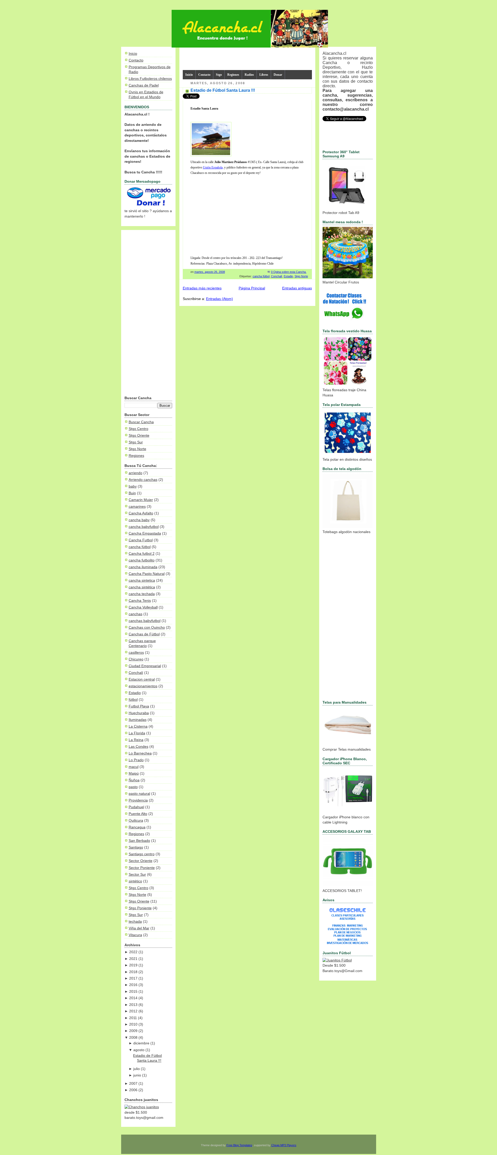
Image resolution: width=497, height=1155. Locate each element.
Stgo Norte (137, 449)
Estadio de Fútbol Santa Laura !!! (223, 90)
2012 (133, 1011)
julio (136, 1069)
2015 (133, 992)
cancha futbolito (142, 560)
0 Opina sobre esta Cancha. (288, 271)
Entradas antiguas (297, 288)
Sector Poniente (142, 868)
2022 (133, 952)
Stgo (219, 74)
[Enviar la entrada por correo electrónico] (307, 271)
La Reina (136, 740)
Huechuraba (139, 713)
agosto (138, 1050)
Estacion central (142, 679)
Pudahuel (136, 807)
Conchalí (136, 673)
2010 (133, 1024)
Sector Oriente (140, 861)
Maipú (134, 773)
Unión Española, (213, 167)
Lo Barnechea (140, 753)
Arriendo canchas (143, 480)
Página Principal (252, 288)
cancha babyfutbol (144, 527)
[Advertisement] (148, 313)
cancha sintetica (142, 580)
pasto (133, 787)
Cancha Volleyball (143, 607)
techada (135, 921)
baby (133, 486)
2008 (133, 1038)
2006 (133, 1090)
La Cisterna (138, 726)
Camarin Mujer (141, 500)
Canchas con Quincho (147, 627)
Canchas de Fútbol (144, 634)
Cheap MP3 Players (283, 1145)
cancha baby (139, 520)
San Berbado (139, 841)
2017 (133, 978)
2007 (133, 1083)
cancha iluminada (143, 567)
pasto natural (139, 794)
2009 (133, 1031)
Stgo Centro (138, 429)
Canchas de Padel (144, 85)
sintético (135, 881)
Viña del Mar (139, 928)
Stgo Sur (136, 442)
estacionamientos (143, 686)
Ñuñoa (134, 780)
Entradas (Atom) (219, 299)
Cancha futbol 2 (142, 554)
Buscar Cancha (141, 422)
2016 (133, 985)
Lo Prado (136, 760)
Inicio (133, 54)
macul (133, 767)
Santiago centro (142, 854)
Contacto (136, 60)
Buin (132, 493)
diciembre (141, 1043)
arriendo (135, 473)
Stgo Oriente (139, 435)
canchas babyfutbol (144, 621)
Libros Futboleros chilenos (150, 79)
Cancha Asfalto (141, 513)
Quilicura (136, 820)
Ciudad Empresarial (145, 666)
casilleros (136, 652)
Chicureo (136, 659)
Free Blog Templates (239, 1145)
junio (137, 1075)
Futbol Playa (139, 706)
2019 (133, 965)
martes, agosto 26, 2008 (209, 271)
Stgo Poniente (140, 908)
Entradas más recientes (202, 288)
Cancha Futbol (141, 540)
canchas (135, 614)
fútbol (133, 700)
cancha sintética (142, 587)
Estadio (135, 693)
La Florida (137, 733)
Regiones (136, 456)
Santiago (136, 847)
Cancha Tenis (140, 601)
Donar (278, 74)
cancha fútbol (140, 547)
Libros (263, 74)
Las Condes (138, 747)
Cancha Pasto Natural (147, 574)
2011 (133, 1018)
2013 (133, 1005)
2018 (133, 972)
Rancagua (137, 827)
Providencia (138, 800)
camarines (137, 507)
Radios (249, 74)
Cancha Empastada (145, 533)
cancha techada (142, 594)
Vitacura (135, 935)
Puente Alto (138, 814)
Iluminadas (138, 720)
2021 (133, 959)
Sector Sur (137, 874)
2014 (133, 998)
